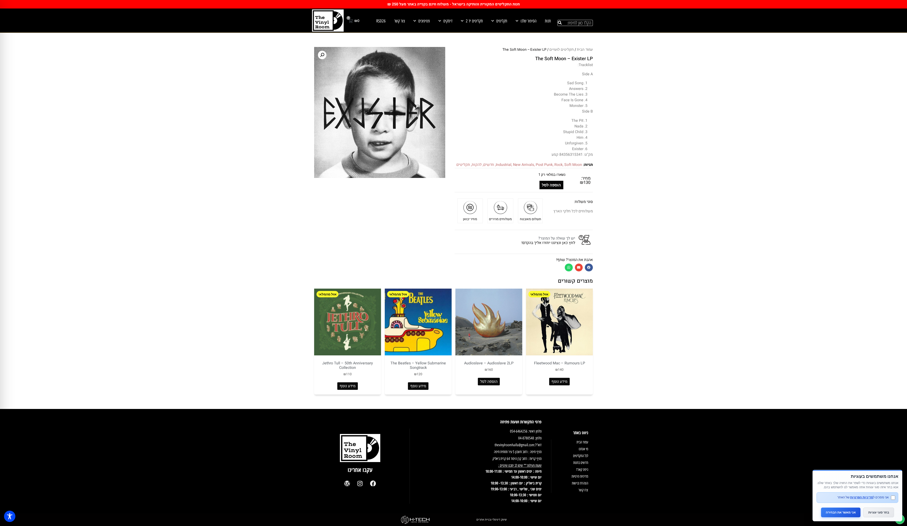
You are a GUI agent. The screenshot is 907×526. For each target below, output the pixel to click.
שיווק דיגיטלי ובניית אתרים (491, 520)
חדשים (488, 165)
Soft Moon (573, 165)
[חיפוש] (560, 23)
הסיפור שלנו (528, 21)
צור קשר (399, 21)
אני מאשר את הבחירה (841, 512)
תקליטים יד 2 (474, 21)
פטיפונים (424, 21)
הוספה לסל (551, 185)
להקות (477, 165)
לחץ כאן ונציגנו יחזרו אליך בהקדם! (548, 243)
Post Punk (544, 165)
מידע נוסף (559, 381)
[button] (589, 267)
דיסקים (447, 21)
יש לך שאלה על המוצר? (556, 238)
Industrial (503, 165)
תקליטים (501, 21)
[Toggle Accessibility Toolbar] (10, 516)
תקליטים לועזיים (561, 49)
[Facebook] (373, 483)
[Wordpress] (347, 483)
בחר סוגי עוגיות (878, 512)
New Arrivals (523, 165)
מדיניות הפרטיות (861, 497)
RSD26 (381, 21)
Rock (558, 165)
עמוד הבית (585, 49)
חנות (548, 21)
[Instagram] (360, 483)
